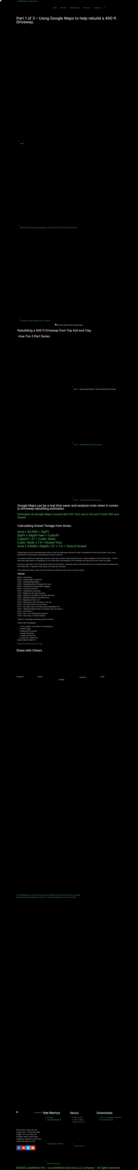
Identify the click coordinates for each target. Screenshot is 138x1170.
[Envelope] (33, 1147)
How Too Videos (44, 321)
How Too (86, 8)
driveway (32, 228)
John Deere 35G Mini (69, 228)
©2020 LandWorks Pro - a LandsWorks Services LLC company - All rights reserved (68, 1167)
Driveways (24, 321)
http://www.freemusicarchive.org (29, 644)
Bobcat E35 (24, 228)
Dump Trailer (32, 321)
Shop (55, 8)
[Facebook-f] (18, 1147)
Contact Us (98, 8)
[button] (105, 7)
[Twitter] (28, 1147)
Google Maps (41, 228)
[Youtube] (23, 1147)
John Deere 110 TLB (54, 228)
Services (63, 8)
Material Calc (75, 8)
